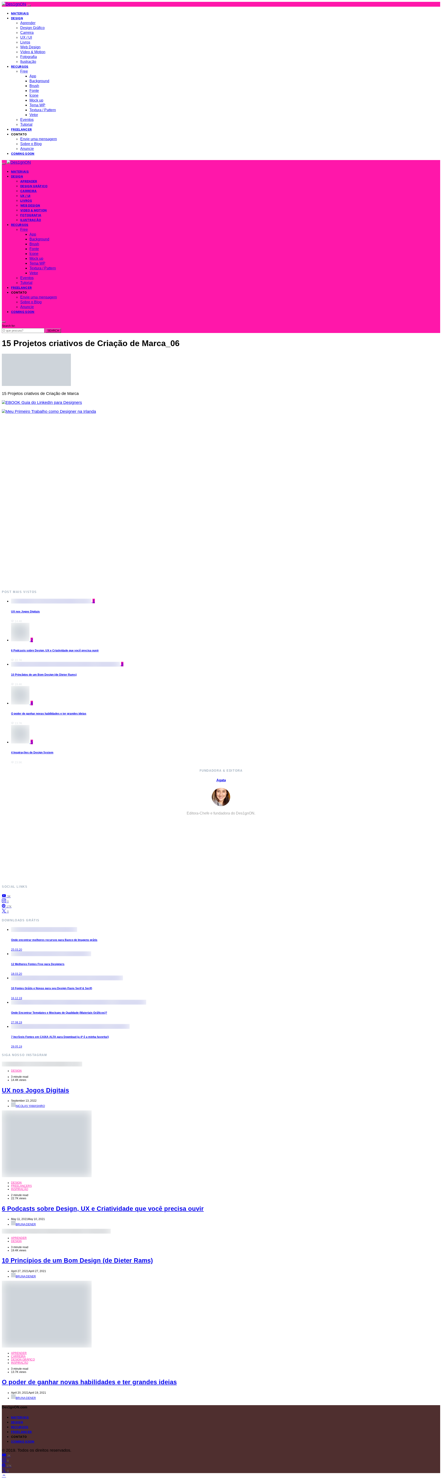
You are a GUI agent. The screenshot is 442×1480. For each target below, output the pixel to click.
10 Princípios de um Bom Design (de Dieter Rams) (44, 674)
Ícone (33, 95)
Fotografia (28, 57)
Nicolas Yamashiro (30, 1106)
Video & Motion (32, 52)
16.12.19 (16, 998)
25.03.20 (16, 949)
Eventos (27, 120)
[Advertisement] (140, 501)
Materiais (20, 13)
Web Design (30, 47)
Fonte (34, 91)
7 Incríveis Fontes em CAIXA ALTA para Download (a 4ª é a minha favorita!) (60, 1037)
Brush (34, 86)
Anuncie (27, 149)
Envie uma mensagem (38, 139)
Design (17, 18)
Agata (221, 780)
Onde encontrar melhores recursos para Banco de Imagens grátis (54, 940)
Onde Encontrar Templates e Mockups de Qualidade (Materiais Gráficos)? (59, 1012)
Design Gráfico (32, 28)
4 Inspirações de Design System (32, 752)
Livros (25, 42)
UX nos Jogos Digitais (25, 611)
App (32, 76)
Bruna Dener (26, 1224)
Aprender (27, 23)
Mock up (36, 100)
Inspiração (19, 1189)
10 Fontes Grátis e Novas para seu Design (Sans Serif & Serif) (51, 988)
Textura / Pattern (42, 110)
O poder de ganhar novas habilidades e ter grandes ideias (48, 713)
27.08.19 (16, 1022)
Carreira (27, 33)
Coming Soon (23, 153)
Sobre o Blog (31, 144)
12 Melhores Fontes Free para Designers (37, 964)
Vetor (33, 115)
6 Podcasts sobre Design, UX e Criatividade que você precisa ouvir (55, 650)
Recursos (20, 66)
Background (39, 81)
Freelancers (21, 1186)
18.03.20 (16, 973)
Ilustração (28, 62)
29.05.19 (16, 1046)
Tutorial (26, 124)
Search (53, 330)
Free (24, 71)
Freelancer (21, 129)
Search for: (8, 325)
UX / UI (26, 37)
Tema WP (37, 105)
